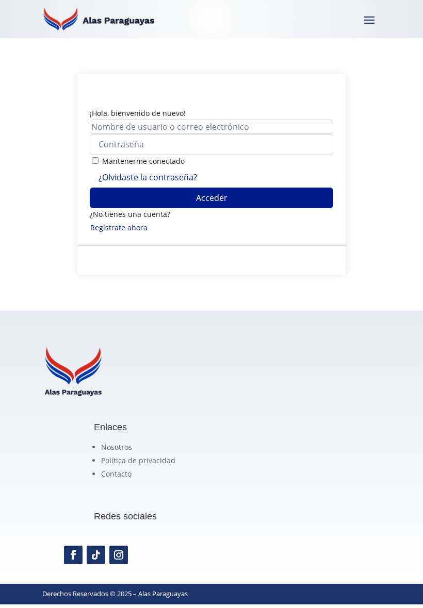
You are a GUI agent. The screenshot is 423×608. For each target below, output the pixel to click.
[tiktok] (96, 555)
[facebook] (73, 555)
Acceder (211, 198)
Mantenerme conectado (143, 161)
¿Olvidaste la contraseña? (148, 177)
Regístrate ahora (119, 227)
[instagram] (118, 555)
